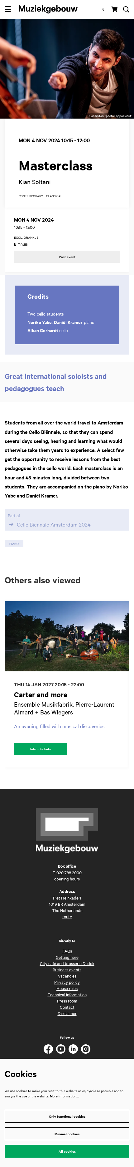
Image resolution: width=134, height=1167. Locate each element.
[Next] (124, 684)
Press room (67, 1000)
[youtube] (60, 1049)
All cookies (67, 1151)
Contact (67, 1007)
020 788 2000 (69, 872)
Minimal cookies (67, 1133)
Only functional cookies (67, 1116)
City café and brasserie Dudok (67, 963)
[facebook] (48, 1049)
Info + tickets (40, 749)
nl (104, 9)
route (67, 916)
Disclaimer (67, 1013)
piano (14, 543)
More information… (64, 1096)
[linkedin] (73, 1049)
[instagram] (85, 1049)
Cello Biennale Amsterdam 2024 (54, 524)
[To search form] (126, 9)
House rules (67, 988)
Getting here (67, 957)
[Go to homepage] (48, 9)
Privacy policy (67, 982)
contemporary (31, 196)
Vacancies (67, 975)
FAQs (67, 951)
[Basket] (114, 9)
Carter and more (40, 695)
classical (54, 196)
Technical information (67, 994)
